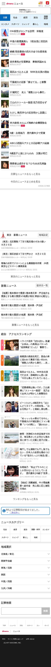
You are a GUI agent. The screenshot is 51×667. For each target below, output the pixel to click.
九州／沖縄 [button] (6, 588)
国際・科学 (35, 529)
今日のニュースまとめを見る (25, 181)
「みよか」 (15, 512)
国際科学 (46, 17)
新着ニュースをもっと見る (25, 325)
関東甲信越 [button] (6, 561)
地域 (46, 24)
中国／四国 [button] (6, 581)
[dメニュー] (5, 631)
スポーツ (15, 24)
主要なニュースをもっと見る (25, 174)
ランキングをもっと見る (25, 499)
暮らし (36, 24)
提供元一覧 (42, 285)
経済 (25, 17)
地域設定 (43, 235)
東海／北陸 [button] (6, 568)
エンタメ (5, 24)
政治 (36, 17)
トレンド (25, 24)
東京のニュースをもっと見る (25, 276)
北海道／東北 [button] (7, 554)
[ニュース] (15, 3)
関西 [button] (3, 575)
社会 (15, 17)
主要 (5, 17)
